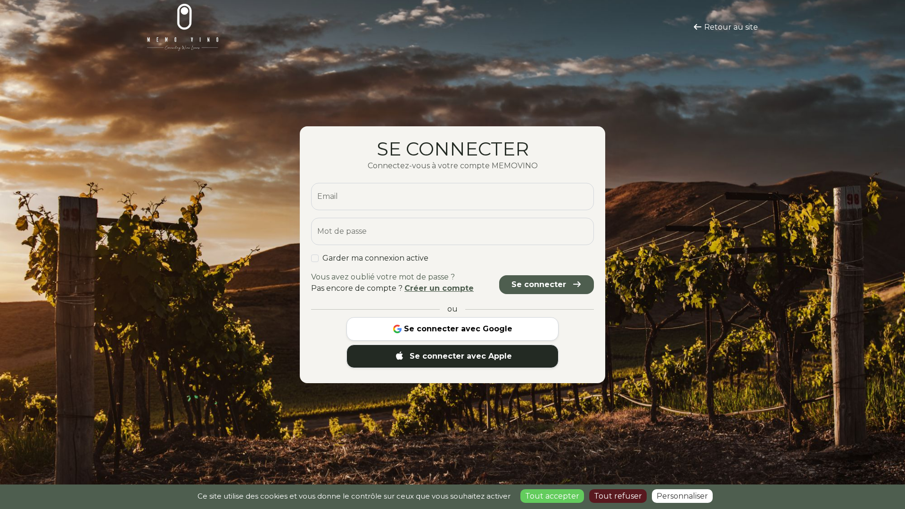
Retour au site (730, 27)
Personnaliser (682, 496)
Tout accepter (552, 496)
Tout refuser (618, 496)
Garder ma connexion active (375, 258)
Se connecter (539, 284)
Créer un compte (439, 288)
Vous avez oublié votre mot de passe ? (383, 276)
